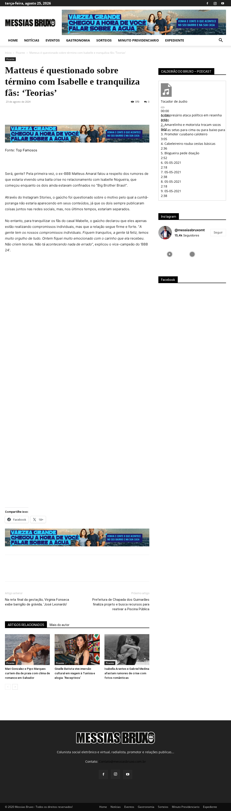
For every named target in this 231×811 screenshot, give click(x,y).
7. (171, 172)
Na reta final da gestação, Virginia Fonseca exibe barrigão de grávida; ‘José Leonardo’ (37, 602)
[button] (220, 41)
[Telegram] (61, 111)
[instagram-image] (169, 254)
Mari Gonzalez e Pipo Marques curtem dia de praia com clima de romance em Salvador (27, 673)
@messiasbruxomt (190, 230)
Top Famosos (26, 150)
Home (13, 40)
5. (180, 153)
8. (171, 181)
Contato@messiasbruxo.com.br (122, 761)
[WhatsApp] (40, 111)
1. (191, 115)
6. (171, 162)
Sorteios (104, 40)
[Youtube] (222, 3)
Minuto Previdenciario (138, 40)
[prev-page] (8, 687)
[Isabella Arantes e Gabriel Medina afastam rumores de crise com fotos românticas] (126, 649)
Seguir (218, 232)
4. (188, 143)
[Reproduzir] (162, 107)
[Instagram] (215, 3)
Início (8, 53)
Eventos (53, 40)
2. (191, 124)
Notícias (31, 40)
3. (184, 134)
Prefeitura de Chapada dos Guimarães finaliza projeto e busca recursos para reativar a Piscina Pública (120, 604)
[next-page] (15, 687)
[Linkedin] (50, 111)
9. (171, 191)
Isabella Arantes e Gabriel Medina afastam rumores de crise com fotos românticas (126, 673)
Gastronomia (78, 40)
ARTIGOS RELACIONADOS (26, 625)
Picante (20, 53)
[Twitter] (19, 111)
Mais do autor (59, 625)
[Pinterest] (30, 111)
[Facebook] (207, 3)
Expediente (174, 40)
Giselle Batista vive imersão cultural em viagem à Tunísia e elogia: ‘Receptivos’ (75, 673)
